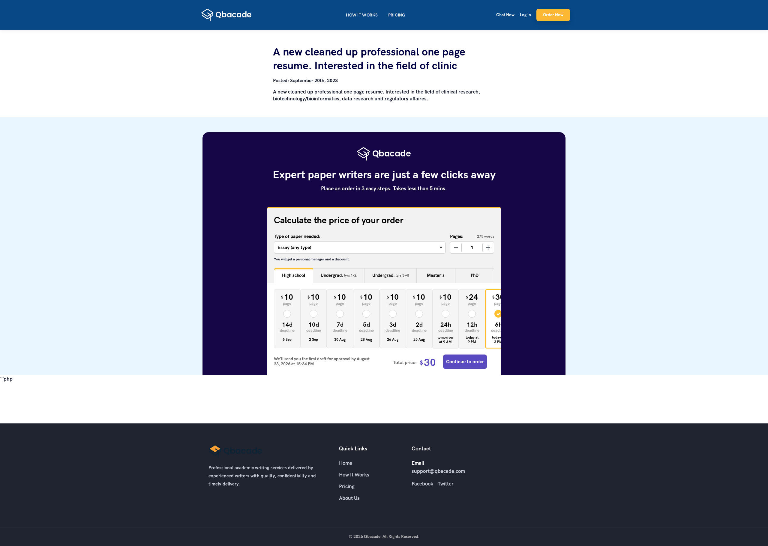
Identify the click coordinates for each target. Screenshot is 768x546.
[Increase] (488, 247)
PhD (474, 275)
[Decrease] (456, 247)
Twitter (446, 484)
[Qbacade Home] (226, 15)
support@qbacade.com (438, 471)
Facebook (422, 484)
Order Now (553, 14)
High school (293, 275)
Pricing (396, 15)
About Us (349, 498)
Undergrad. (339, 275)
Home (345, 463)
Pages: (457, 236)
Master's (436, 275)
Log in (525, 14)
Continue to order (465, 361)
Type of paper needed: (297, 236)
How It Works (362, 15)
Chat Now (505, 14)
